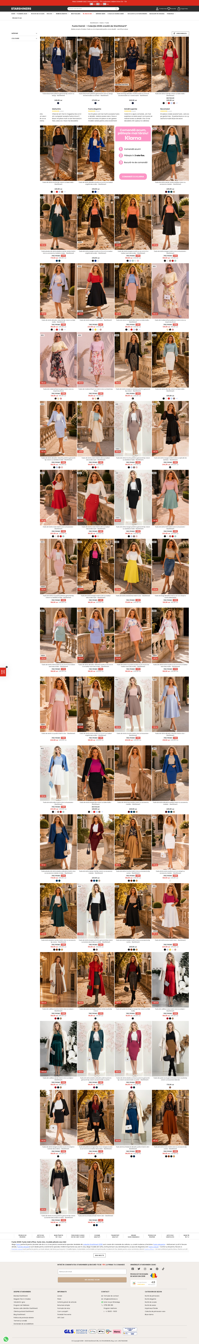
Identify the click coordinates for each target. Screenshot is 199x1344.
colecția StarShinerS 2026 (93, 1244)
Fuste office (149, 1249)
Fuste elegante (159, 1244)
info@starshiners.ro (111, 1299)
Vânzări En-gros (19, 1302)
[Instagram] (145, 1269)
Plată (59, 1299)
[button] (3, 672)
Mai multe (99, 1255)
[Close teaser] (7, 667)
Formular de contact (111, 1296)
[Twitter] (139, 1269)
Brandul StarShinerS (21, 1296)
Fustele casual (17, 1249)
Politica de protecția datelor (24, 1318)
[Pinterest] (157, 1269)
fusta (18, 1244)
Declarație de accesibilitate (23, 1324)
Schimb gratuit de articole (66, 1302)
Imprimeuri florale (151, 1308)
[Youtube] (151, 1269)
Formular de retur (63, 1308)
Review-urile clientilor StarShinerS (26, 1308)
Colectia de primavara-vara (155, 1311)
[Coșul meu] (178, 8)
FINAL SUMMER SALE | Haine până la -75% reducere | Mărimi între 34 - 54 (99, 2)
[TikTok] (163, 1269)
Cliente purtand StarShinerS (24, 1311)
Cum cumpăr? (62, 1311)
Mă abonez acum (92, 1280)
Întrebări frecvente (64, 1314)
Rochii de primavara (152, 1296)
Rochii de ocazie (151, 1302)
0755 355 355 (108, 1305)
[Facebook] (133, 1269)
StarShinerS (92, 1341)
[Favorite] (168, 8)
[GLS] (69, 1333)
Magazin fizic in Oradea (22, 1299)
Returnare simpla (63, 1305)
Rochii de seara (150, 1305)
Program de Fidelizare (21, 1305)
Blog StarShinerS (19, 1314)
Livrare (59, 1296)
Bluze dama (149, 1314)
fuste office (29, 1251)
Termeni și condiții (20, 1321)
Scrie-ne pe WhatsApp (112, 1302)
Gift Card (60, 1318)
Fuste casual (154, 1247)
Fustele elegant (23, 1247)
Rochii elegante (150, 1299)
